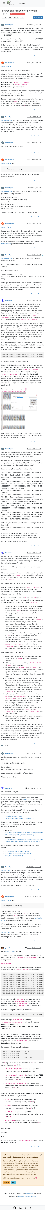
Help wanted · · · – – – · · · (18, 14)
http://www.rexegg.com (13, 856)
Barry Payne (9, 25)
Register (6, 1182)
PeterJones (8, 300)
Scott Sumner (9, 63)
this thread (5, 244)
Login (13, 1182)
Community (20, 3)
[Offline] (3, 300)
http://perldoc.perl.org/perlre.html (16, 851)
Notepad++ (29, 1193)
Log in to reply (38, 17)
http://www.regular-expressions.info (17, 853)
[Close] (41, 1155)
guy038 (7, 948)
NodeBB (21, 1196)
